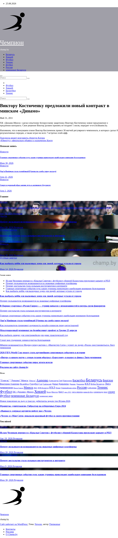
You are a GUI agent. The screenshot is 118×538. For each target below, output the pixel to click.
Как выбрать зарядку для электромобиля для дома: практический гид (34, 335)
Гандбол (34, 383)
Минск (28, 387)
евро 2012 (67, 392)
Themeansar (54, 524)
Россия (9, 67)
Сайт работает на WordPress (14, 524)
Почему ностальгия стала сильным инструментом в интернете (32, 235)
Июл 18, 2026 (7, 227)
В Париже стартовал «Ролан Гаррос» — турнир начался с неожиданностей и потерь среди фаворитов (52, 306)
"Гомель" (5, 380)
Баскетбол (11, 90)
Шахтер (54, 392)
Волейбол (24, 384)
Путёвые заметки (8, 230)
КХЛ (87, 383)
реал (105, 392)
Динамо (72, 384)
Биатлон (108, 380)
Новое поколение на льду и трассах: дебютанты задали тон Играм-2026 (35, 401)
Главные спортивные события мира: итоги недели (26, 362)
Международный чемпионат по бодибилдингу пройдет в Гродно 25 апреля (38, 330)
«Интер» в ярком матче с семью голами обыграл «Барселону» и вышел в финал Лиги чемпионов (50, 357)
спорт (111, 391)
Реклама (10, 532)
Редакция (17, 213)
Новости (4, 152)
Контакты (10, 529)
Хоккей (9, 57)
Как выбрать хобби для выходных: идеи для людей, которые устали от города (40, 263)
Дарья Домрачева (60, 384)
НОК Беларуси (43, 388)
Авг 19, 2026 (6, 213)
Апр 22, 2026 (6, 177)
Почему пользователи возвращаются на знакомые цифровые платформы (38, 222)
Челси (48, 392)
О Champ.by (12, 534)
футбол (9, 65)
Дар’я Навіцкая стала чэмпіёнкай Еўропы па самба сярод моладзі (28, 171)
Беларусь (10, 54)
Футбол (9, 59)
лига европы (77, 392)
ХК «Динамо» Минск (23, 392)
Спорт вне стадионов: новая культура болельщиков (25, 340)
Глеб (40, 384)
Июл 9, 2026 (6, 241)
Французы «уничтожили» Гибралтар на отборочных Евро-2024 (33, 406)
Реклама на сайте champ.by (14, 367)
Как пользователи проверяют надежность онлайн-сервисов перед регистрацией (39, 325)
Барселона (67, 381)
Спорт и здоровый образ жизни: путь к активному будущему (25, 185)
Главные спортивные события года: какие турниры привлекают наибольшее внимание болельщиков (42, 157)
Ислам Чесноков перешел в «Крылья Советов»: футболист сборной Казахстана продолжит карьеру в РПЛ (55, 208)
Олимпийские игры (68, 388)
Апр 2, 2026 (6, 191)
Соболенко (92, 388)
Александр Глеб (56, 381)
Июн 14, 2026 (7, 269)
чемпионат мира (46, 396)
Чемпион (12, 42)
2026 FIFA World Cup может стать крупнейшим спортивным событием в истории (42, 352)
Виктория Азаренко (9, 384)
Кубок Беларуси (97, 384)
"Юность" (32, 381)
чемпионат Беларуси (16, 70)
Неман (58, 388)
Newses (38, 524)
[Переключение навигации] (1, 75)
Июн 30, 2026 (6, 163)
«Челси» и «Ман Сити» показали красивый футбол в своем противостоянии (39, 416)
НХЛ (52, 387)
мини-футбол (88, 392)
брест (61, 392)
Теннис (9, 62)
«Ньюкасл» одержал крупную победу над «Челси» (26, 411)
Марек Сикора (18, 388)
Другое (3, 216)
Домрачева (80, 384)
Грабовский (47, 384)
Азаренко (42, 380)
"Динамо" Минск (19, 380)
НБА (35, 388)
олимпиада (98, 392)
